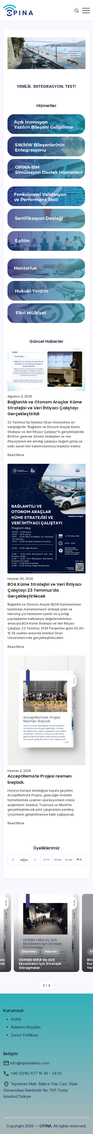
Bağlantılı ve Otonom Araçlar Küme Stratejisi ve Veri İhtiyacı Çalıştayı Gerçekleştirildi (44, 408)
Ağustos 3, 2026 (19, 396)
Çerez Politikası (24, 1035)
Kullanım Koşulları (26, 1027)
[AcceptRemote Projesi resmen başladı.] (46, 710)
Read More (15, 455)
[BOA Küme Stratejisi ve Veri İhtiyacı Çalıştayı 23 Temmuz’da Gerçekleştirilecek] (46, 518)
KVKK (16, 1019)
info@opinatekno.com (29, 1063)
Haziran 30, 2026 (20, 579)
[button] (76, 10)
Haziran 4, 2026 (19, 771)
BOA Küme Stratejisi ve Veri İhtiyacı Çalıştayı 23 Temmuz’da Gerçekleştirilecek (44, 590)
